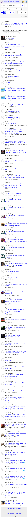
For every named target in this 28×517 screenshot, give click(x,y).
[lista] (2, 12)
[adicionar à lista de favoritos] (6, 23)
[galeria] (10, 12)
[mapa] (13, 12)
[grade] (7, 12)
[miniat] (4, 12)
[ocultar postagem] (10, 26)
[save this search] (26, 5)
